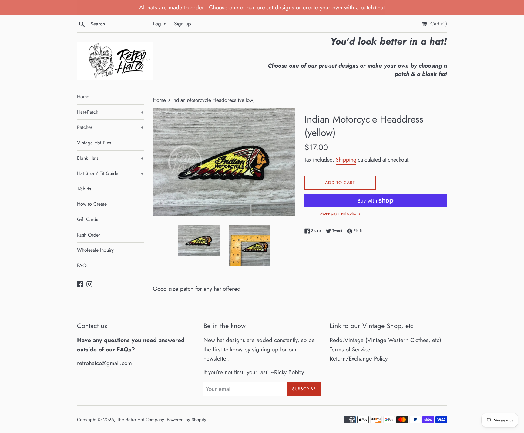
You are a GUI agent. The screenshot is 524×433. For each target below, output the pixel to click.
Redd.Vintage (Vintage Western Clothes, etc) (385, 340)
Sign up (182, 23)
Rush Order (88, 234)
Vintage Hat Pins (94, 142)
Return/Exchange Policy (359, 358)
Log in (159, 23)
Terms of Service (350, 349)
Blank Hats (110, 158)
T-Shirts (84, 188)
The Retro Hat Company (140, 419)
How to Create (92, 203)
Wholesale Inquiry (95, 250)
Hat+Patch (110, 112)
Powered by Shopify (186, 419)
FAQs (82, 265)
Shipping (346, 160)
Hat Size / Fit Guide (110, 173)
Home (83, 96)
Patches (110, 127)
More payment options (340, 213)
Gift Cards (87, 219)
